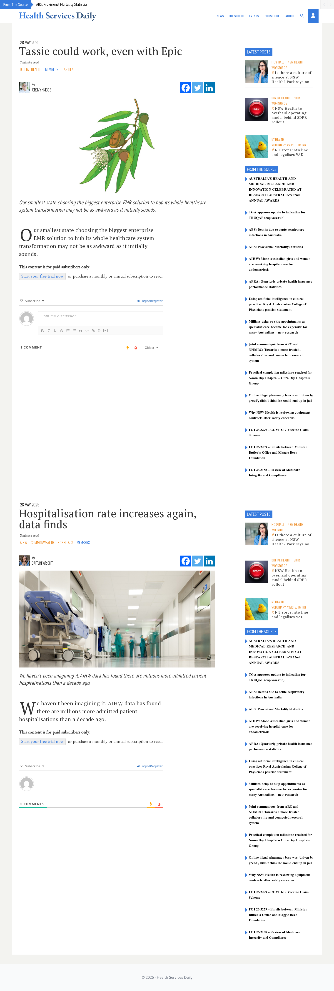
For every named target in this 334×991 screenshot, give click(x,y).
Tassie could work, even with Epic (100, 51)
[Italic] (49, 331)
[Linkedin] (209, 87)
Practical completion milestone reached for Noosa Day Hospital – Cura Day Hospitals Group (280, 378)
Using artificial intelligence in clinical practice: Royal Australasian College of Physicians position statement (277, 304)
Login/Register (151, 301)
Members (52, 69)
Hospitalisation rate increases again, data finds (107, 518)
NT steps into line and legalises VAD (290, 152)
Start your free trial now (42, 276)
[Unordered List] (74, 331)
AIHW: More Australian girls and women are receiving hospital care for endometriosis (279, 264)
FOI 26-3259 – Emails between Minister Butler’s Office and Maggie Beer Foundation (278, 452)
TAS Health (70, 69)
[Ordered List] (68, 331)
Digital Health (31, 69)
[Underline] (55, 331)
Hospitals (278, 62)
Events (254, 15)
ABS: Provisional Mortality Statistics (61, 4)
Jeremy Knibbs (41, 90)
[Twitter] (197, 87)
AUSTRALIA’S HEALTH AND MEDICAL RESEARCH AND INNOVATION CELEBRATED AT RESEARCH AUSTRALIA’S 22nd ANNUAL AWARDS (275, 189)
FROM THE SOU (259, 169)
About (289, 15)
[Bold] (42, 331)
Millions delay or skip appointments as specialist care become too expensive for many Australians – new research (278, 327)
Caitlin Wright (42, 563)
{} (99, 330)
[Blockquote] (80, 331)
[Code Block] (87, 331)
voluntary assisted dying (289, 144)
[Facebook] (185, 87)
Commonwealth (42, 542)
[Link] (93, 331)
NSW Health (295, 62)
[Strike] (61, 331)
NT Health (278, 139)
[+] (105, 330)
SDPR (297, 97)
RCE (273, 169)
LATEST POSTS (259, 52)
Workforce (279, 67)
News (220, 15)
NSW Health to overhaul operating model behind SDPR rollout (289, 115)
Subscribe (272, 15)
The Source (236, 15)
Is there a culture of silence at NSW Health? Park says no (292, 77)
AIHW (23, 542)
